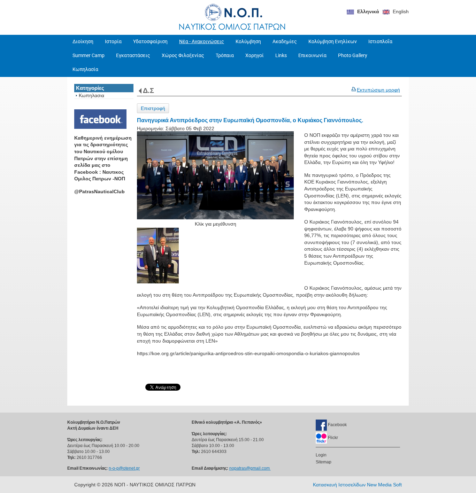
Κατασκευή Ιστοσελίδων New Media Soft (357, 484)
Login (321, 455)
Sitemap (323, 462)
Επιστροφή (153, 108)
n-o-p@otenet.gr (124, 468)
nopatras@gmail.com (250, 468)
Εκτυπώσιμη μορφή (378, 90)
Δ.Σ (148, 90)
